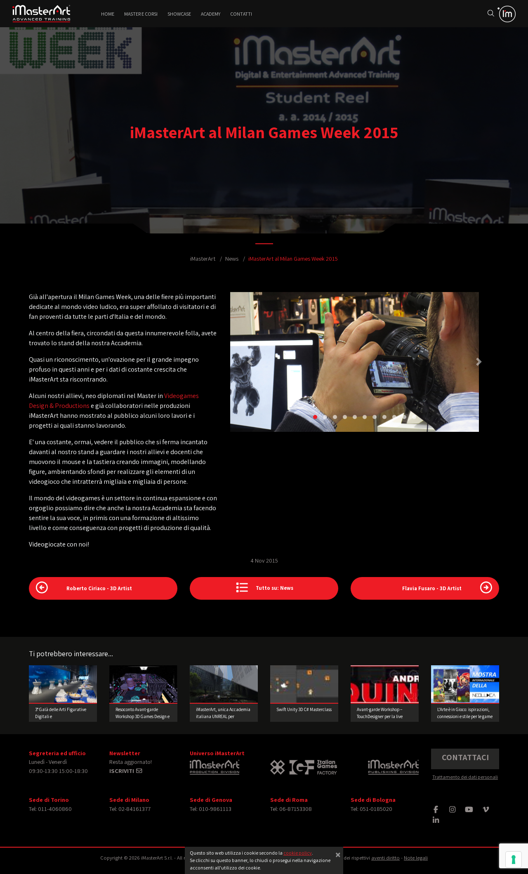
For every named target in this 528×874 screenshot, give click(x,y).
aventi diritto (385, 857)
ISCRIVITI (122, 771)
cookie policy (297, 853)
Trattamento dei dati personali (465, 777)
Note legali (416, 857)
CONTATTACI (465, 757)
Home (107, 14)
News (231, 258)
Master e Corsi (141, 14)
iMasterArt (202, 258)
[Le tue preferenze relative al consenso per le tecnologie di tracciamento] (513, 859)
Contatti (241, 14)
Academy (210, 14)
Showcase (179, 14)
